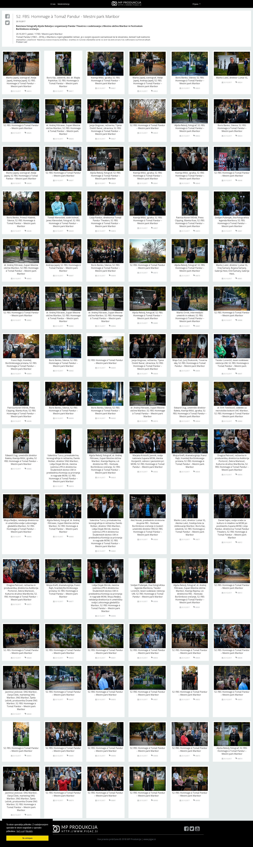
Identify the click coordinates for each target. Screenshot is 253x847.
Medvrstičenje (64, 4)
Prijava (196, 4)
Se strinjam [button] (27, 838)
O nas (52, 4)
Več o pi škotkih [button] (24, 831)
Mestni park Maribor (52, 34)
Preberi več (21, 42)
